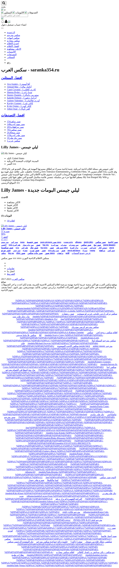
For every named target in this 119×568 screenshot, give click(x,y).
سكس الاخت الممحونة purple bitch (73, 346)
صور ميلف (14, 121)
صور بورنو (6, 250)
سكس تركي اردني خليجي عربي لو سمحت (97, 314)
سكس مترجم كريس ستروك (85, 327)
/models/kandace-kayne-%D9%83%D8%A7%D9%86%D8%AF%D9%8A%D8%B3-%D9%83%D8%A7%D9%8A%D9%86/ (60, 556)
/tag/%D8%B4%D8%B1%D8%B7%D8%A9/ (82, 319)
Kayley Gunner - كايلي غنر (20, 103)
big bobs (44, 248)
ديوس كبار (102, 248)
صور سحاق (13, 132)
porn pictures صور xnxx (50, 242)
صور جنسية (32, 242)
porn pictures (74, 250)
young (92, 250)
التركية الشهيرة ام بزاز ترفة (69, 499)
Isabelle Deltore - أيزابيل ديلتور (21, 98)
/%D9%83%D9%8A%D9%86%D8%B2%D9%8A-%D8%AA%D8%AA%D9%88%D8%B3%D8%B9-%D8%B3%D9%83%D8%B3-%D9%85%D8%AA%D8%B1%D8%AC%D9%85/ (60, 418)
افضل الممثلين (11, 78)
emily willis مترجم (71, 512)
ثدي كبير (93, 248)
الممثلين (11, 57)
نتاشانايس (111, 414)
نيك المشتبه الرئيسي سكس (20, 541)
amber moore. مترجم (102, 346)
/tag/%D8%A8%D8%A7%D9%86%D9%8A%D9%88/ (71, 477)
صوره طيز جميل (36, 480)
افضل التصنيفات (13, 115)
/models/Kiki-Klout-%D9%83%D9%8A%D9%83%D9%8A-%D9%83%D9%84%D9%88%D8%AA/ (52, 493)
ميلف (3, 253)
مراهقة (102, 250)
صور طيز (59, 248)
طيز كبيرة (16, 245)
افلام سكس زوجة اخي (106, 332)
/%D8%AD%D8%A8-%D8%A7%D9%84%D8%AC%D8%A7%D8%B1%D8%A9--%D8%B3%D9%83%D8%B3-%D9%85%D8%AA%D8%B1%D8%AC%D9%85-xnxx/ (62, 517)
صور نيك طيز (14, 138)
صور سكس (14, 130)
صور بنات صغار (28, 245)
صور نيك (34, 247)
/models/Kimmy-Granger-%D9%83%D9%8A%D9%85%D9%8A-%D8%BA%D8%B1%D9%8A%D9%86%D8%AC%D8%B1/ (56, 363)
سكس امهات (13, 38)
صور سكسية (7, 247)
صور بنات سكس (35, 253)
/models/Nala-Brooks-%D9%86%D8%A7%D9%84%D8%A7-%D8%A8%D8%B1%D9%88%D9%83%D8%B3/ (56, 473)
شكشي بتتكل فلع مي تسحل (98, 541)
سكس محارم (13, 40)
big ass (11, 253)
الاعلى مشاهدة (14, 49)
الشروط (11, 274)
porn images (109, 245)
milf (67, 253)
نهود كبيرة (54, 245)
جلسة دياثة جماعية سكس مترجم (52, 541)
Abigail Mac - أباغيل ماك (19, 87)
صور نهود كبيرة (16, 124)
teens (22, 242)
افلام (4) (11, 221)
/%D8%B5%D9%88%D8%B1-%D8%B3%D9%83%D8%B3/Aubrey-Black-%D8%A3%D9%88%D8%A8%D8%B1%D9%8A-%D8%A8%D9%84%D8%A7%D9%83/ (61, 451)
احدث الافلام (13, 43)
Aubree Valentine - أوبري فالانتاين (23, 100)
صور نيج (97, 245)
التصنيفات (12, 54)
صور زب (84, 248)
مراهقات (60, 253)
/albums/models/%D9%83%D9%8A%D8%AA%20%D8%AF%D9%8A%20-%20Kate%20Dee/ (60, 308)
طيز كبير (24, 248)
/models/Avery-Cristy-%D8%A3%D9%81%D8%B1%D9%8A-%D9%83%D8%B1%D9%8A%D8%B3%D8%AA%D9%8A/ (61, 336)
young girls (68, 242)
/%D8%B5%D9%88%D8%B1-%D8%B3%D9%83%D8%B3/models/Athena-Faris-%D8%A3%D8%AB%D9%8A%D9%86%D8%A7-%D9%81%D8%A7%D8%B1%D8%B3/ (62, 501)
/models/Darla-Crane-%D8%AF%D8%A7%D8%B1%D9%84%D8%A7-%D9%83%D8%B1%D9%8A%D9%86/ (63, 407)
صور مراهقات (15, 127)
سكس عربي (13, 141)
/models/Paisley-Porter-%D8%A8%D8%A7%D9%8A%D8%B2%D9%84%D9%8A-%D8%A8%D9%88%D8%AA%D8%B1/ (59, 455)
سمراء (85, 251)
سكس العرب (18, 279)
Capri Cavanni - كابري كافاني (21, 89)
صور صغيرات (74, 245)
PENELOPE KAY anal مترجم (87, 520)
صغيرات (64, 245)
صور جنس (16, 251)
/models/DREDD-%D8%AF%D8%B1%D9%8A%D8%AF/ (54, 555)
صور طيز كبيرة (16, 135)
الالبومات (11, 51)
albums (78, 242)
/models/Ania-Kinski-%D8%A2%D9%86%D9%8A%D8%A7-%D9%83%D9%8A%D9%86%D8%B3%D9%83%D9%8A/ (59, 434)
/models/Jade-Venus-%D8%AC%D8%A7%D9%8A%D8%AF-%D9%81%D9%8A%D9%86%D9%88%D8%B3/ (59, 565)
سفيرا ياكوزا (76, 541)
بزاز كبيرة (74, 248)
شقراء (25, 251)
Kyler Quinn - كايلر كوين (19, 106)
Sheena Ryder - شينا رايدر (19, 92)
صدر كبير (14, 242)
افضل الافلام (13, 46)
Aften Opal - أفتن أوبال (18, 109)
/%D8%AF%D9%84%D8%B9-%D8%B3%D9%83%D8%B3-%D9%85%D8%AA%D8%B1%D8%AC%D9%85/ (59, 405)
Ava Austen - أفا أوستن (18, 84)
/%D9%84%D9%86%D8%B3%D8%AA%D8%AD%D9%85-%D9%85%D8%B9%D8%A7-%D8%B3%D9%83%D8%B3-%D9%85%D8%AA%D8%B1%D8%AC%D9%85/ (60, 545)
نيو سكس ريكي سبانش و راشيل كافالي (96, 552)
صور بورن (34, 250)
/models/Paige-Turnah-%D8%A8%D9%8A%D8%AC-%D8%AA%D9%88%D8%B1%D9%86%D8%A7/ (62, 539)
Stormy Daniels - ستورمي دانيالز (23, 95)
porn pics (88, 242)
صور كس (111, 250)
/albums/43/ (30, 472)
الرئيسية (11, 32)
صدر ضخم (5, 242)
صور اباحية (113, 242)
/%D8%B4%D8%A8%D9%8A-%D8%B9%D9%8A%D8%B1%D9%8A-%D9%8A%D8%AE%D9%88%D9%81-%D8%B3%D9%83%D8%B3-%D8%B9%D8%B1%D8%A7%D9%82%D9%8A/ (60, 422)
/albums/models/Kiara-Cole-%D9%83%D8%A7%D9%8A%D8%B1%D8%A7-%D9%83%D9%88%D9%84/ (59, 513)
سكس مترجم (13, 35)
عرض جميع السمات (81, 253)
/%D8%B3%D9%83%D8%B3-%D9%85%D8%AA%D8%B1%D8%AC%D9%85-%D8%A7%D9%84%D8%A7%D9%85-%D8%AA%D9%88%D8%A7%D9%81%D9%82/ (59, 350)
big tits (46, 245)
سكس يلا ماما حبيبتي (26, 335)
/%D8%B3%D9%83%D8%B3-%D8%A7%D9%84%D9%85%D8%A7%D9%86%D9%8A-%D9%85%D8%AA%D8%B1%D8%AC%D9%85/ (59, 392)
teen (17, 248)
